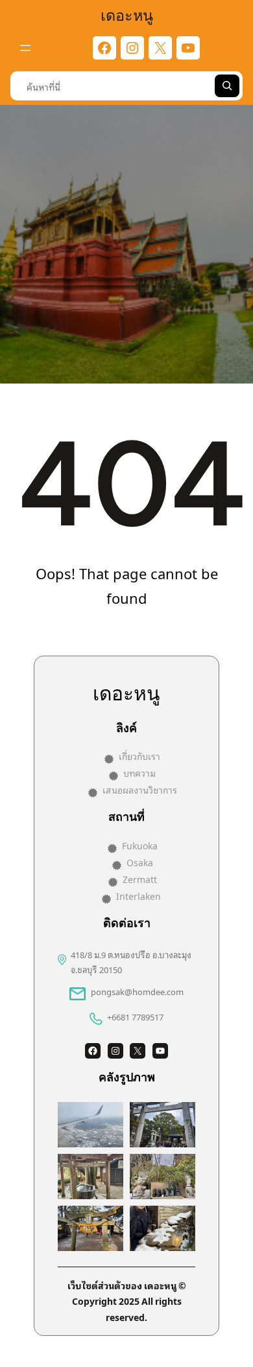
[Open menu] (25, 48)
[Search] (227, 86)
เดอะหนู (127, 14)
